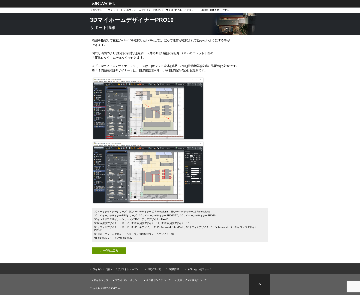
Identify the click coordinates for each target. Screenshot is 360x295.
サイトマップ (101, 280)
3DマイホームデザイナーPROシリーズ (147, 10)
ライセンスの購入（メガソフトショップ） (116, 269)
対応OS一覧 (154, 269)
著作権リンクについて (158, 280)
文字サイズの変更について (192, 280)
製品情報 (174, 269)
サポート (118, 10)
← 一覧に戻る (108, 250)
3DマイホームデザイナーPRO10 (189, 10)
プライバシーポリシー (127, 280)
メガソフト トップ (100, 10)
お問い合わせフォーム (200, 269)
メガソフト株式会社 (103, 4)
